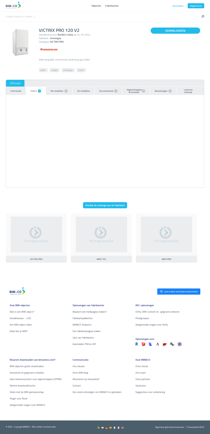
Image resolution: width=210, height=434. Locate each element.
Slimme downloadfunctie (22, 385)
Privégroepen (142, 318)
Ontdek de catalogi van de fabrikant (105, 205)
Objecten (96, 6)
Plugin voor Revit (19, 398)
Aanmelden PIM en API (84, 344)
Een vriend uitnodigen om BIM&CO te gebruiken (97, 392)
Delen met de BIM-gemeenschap (27, 392)
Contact (77, 385)
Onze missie (141, 366)
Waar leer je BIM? (19, 331)
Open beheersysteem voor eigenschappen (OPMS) (35, 379)
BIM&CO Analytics (82, 324)
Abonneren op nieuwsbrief (86, 379)
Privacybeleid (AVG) (195, 427)
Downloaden (175, 30)
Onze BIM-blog (80, 372)
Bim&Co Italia (65, 34)
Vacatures (140, 385)
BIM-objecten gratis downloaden (27, 366)
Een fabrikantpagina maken (87, 331)
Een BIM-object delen (21, 324)
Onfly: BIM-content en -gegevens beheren (157, 312)
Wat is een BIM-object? (22, 312)
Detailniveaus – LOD (20, 318)
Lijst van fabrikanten (83, 337)
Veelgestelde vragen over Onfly (151, 324)
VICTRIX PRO (57, 42)
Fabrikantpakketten (83, 318)
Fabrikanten (112, 6)
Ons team (140, 372)
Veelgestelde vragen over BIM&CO (27, 405)
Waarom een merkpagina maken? (90, 312)
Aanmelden (178, 5)
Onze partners (142, 379)
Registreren (196, 5)
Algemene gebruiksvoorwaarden (169, 427)
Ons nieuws (79, 366)
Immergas (55, 38)
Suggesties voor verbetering (150, 392)
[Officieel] (15, 83)
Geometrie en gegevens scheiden (27, 372)
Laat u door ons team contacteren (181, 291)
